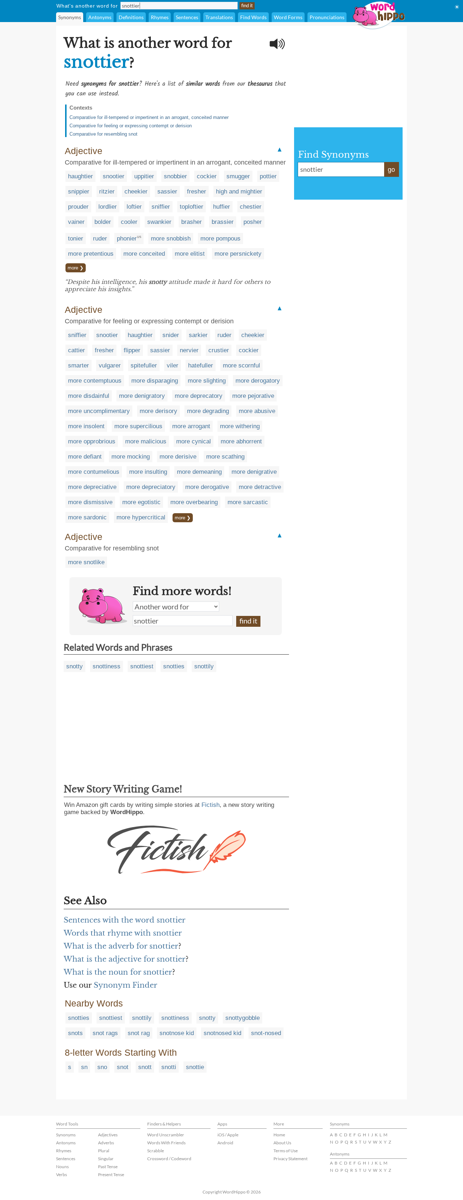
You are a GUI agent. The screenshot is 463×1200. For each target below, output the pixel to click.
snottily (204, 666)
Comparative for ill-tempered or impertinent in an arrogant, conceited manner (149, 117)
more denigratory (142, 395)
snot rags (105, 1033)
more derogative (207, 487)
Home (279, 1134)
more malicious (145, 441)
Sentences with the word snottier (125, 920)
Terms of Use (285, 1150)
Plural (103, 1150)
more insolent (86, 426)
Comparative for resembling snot (103, 134)
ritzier (107, 191)
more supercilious (138, 426)
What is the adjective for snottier (125, 959)
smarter (78, 365)
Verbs (61, 1174)
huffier (221, 206)
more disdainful (88, 395)
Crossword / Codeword (169, 1158)
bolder (102, 221)
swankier (159, 221)
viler (172, 365)
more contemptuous (95, 380)
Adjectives (108, 1134)
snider (170, 335)
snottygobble (242, 1017)
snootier (113, 176)
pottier (268, 176)
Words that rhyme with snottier (123, 933)
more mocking (130, 456)
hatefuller (200, 365)
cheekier (136, 191)
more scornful (241, 365)
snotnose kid (177, 1033)
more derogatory (257, 380)
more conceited (144, 253)
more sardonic (87, 517)
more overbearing (194, 502)
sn (84, 1067)
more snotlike (86, 562)
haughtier (80, 176)
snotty (74, 666)
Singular (106, 1158)
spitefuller (144, 365)
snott (145, 1067)
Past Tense (108, 1166)
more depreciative (92, 487)
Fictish (210, 804)
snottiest (141, 666)
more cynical (193, 441)
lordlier (107, 206)
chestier (251, 206)
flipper (132, 350)
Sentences (187, 17)
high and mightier (239, 191)
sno (102, 1067)
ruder (100, 238)
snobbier (175, 176)
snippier (78, 191)
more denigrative (254, 471)
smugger (238, 176)
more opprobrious (91, 441)
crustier (218, 350)
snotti (168, 1067)
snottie (195, 1067)
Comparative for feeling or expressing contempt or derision (130, 125)
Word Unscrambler (165, 1134)
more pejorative (253, 395)
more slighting (207, 380)
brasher (191, 221)
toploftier (191, 206)
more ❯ (76, 268)
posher (252, 221)
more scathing (225, 456)
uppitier (144, 176)
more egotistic (141, 502)
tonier (75, 238)
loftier (134, 206)
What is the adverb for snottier (121, 946)
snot (122, 1067)
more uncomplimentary (99, 411)
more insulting (148, 471)
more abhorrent (241, 441)
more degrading (208, 411)
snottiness (106, 666)
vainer (76, 221)
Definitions (131, 17)
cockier (207, 176)
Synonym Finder (125, 985)
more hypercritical (140, 517)
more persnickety (238, 253)
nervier (189, 350)
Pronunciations (327, 17)
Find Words (253, 17)
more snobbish (171, 238)
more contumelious (93, 471)
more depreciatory (150, 487)
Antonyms (99, 17)
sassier (167, 191)
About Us (282, 1142)
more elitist (190, 253)
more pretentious (91, 253)
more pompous (220, 238)
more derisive (178, 456)
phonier (127, 238)
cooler (129, 221)
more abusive (257, 411)
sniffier (161, 206)
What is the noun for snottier (118, 972)
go (391, 169)
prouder (78, 206)
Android (225, 1142)
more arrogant (191, 426)
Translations (219, 17)
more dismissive (90, 502)
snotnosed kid (222, 1033)
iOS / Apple (227, 1134)
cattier (76, 350)
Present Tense (111, 1174)
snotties (173, 666)
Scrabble (155, 1150)
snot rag (139, 1033)
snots (75, 1033)
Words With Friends (166, 1142)
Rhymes (160, 17)
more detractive (260, 487)
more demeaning (199, 471)
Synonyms (69, 17)
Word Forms (288, 17)
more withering (240, 426)
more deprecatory (198, 395)
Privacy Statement (290, 1158)
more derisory (158, 411)
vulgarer (110, 365)
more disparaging (154, 380)
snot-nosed (266, 1033)
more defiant (85, 456)
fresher (196, 191)
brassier (223, 221)
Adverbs (106, 1142)
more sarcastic (248, 502)
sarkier (198, 335)
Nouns (62, 1166)
